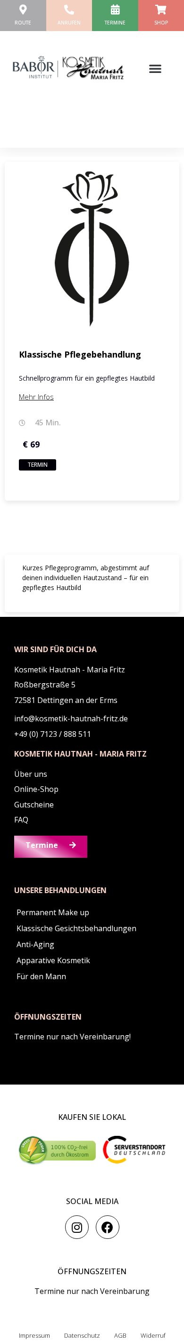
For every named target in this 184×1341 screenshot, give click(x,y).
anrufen (69, 22)
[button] (155, 68)
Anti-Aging (35, 944)
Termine (115, 22)
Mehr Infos (36, 396)
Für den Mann (41, 976)
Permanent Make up (53, 912)
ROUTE (23, 22)
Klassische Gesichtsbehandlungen (76, 928)
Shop (161, 22)
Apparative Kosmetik (53, 960)
